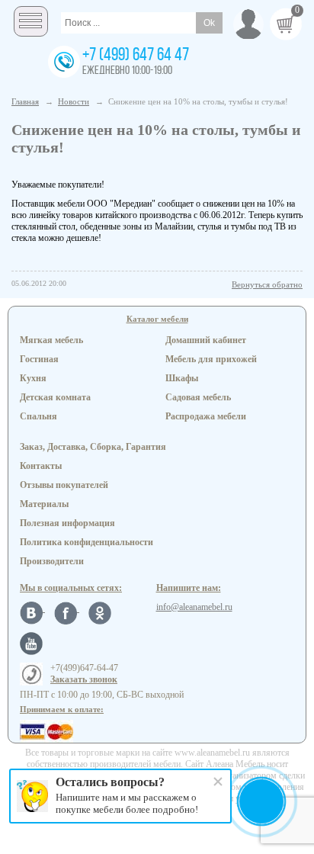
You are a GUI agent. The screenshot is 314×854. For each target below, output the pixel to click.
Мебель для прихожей (211, 359)
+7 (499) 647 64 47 (135, 56)
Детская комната (55, 397)
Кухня (33, 378)
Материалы (44, 504)
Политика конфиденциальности (86, 542)
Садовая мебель (198, 397)
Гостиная (39, 359)
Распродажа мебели (205, 416)
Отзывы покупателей (64, 485)
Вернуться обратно (267, 284)
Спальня (38, 416)
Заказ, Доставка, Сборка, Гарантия (93, 446)
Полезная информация (67, 523)
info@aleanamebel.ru (194, 607)
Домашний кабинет (205, 340)
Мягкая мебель (51, 340)
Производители (52, 561)
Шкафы (181, 378)
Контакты (41, 466)
